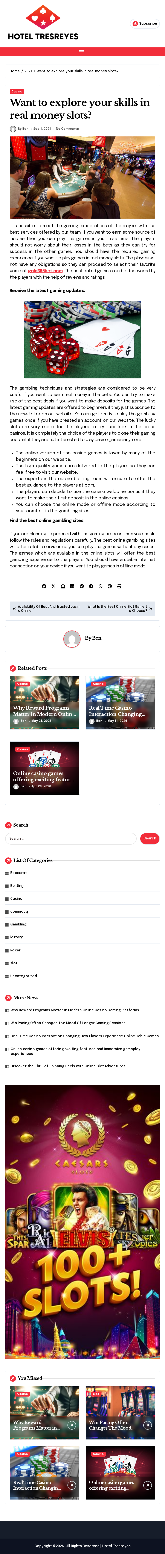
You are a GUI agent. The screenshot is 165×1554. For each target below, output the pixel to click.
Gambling (18, 924)
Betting (16, 886)
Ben (97, 638)
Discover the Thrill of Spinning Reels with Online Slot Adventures (68, 1066)
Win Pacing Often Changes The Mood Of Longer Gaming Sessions (68, 1023)
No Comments (67, 128)
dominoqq (19, 911)
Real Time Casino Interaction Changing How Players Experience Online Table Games (85, 1036)
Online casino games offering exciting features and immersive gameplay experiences (75, 1051)
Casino (17, 91)
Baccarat (18, 873)
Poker (15, 950)
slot (13, 963)
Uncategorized (23, 976)
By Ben (23, 128)
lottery (16, 937)
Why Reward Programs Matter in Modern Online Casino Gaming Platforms (75, 1010)
